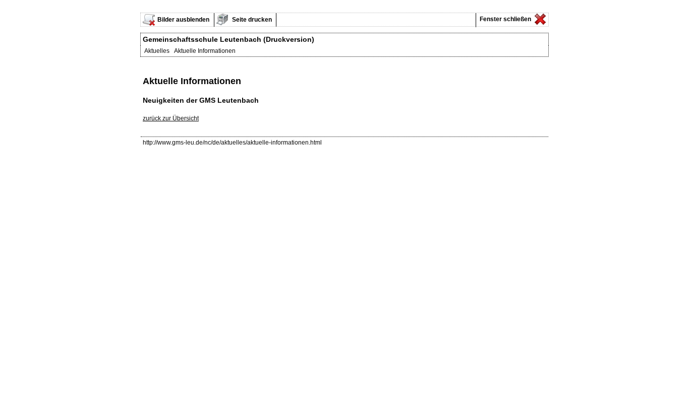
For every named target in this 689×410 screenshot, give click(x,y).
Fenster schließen (504, 19)
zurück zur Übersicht (171, 118)
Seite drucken (251, 19)
